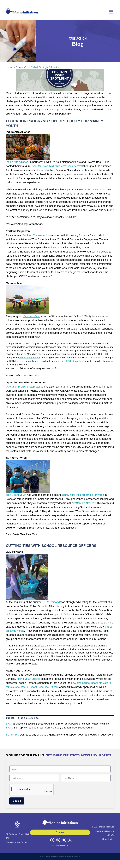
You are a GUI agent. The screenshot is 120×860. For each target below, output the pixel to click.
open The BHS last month (67, 361)
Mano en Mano (31, 316)
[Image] (60, 80)
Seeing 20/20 (46, 523)
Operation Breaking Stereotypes (24, 386)
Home (9, 67)
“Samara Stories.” (85, 503)
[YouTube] (64, 840)
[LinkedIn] (70, 840)
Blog (18, 67)
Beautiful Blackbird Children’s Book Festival (57, 166)
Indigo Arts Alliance (17, 162)
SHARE (10, 723)
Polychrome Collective (55, 856)
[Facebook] (52, 840)
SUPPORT (12, 734)
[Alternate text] (28, 147)
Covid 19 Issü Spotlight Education (41, 67)
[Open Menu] (111, 12)
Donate (60, 832)
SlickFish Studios (73, 856)
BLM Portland (52, 602)
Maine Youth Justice (28, 678)
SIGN (9, 727)
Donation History (60, 845)
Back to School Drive (58, 645)
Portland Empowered (34, 235)
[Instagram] (58, 840)
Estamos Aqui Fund (29, 357)
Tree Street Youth (16, 494)
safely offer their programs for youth (83, 494)
